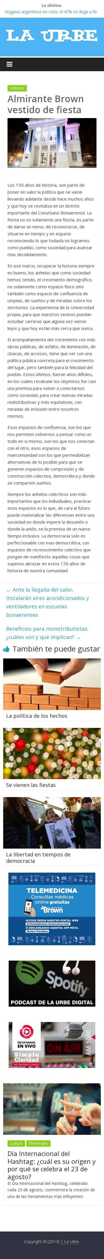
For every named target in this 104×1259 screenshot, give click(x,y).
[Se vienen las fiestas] (52, 731)
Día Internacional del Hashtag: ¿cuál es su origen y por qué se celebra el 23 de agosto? (52, 1165)
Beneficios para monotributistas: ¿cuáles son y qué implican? (47, 632)
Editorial (17, 88)
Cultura (16, 1143)
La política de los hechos (36, 715)
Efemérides (38, 1143)
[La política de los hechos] (52, 662)
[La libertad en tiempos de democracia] (52, 800)
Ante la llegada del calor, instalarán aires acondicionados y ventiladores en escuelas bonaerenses (47, 602)
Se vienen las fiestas (31, 784)
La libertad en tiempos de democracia (38, 857)
